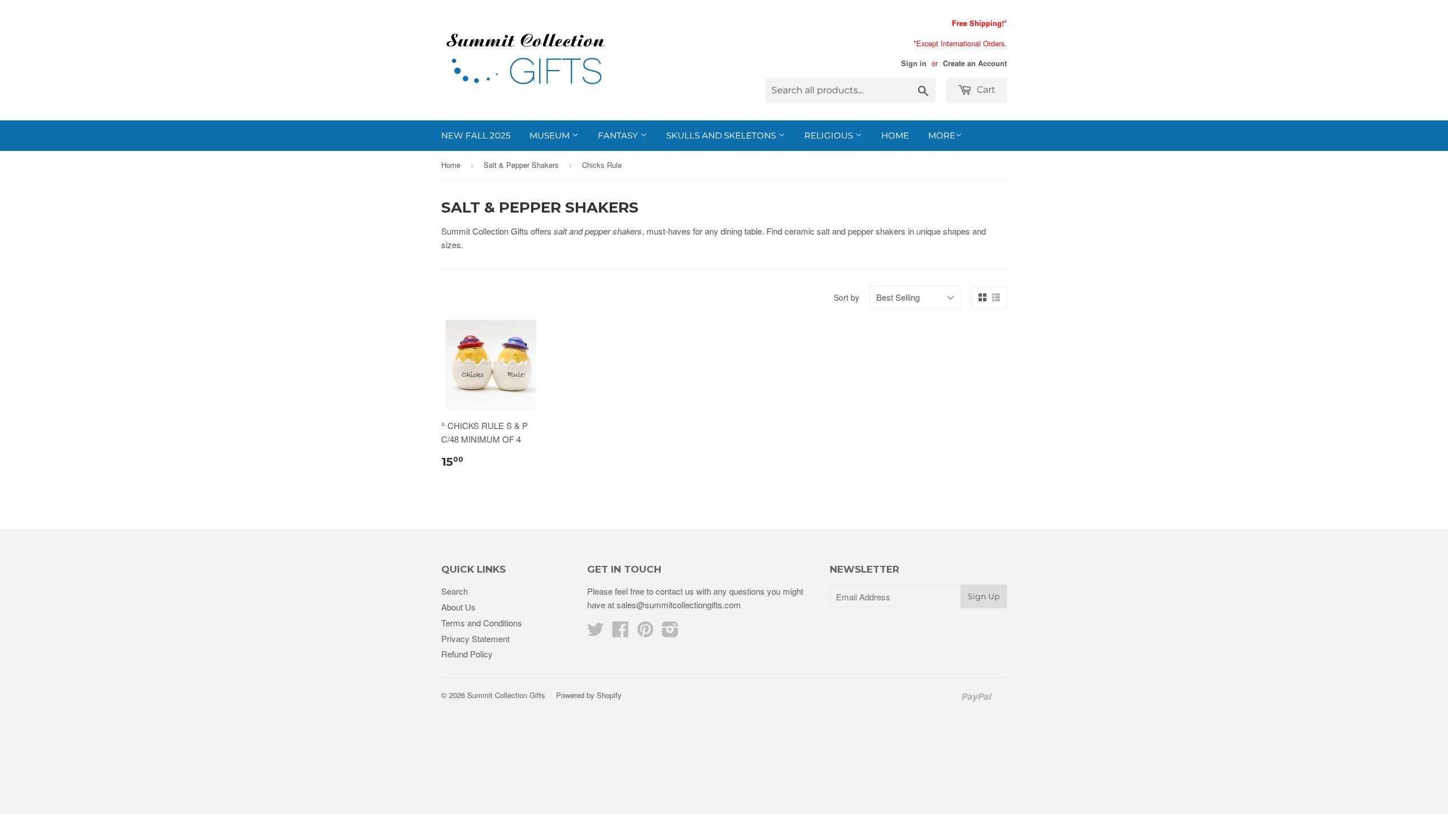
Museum (550, 135)
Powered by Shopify (589, 695)
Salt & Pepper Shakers (521, 164)
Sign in (913, 63)
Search (454, 591)
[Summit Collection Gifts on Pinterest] (645, 632)
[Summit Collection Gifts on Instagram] (670, 632)
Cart (985, 89)
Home (895, 135)
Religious (829, 135)
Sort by (846, 297)
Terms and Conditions (481, 623)
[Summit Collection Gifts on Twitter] (595, 632)
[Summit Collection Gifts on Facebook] (620, 632)
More (941, 135)
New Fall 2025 (475, 135)
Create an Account (975, 63)
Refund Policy (467, 654)
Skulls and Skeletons (722, 135)
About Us (458, 607)
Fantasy (619, 135)
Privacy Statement (475, 638)
